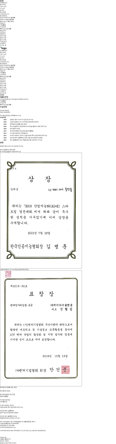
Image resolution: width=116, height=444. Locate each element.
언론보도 (3, 34)
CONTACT (3, 41)
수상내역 (3, 27)
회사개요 (3, 4)
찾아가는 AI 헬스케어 (7, 21)
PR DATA (3, 30)
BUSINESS (3, 16)
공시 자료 (3, 39)
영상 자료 (3, 37)
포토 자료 (3, 36)
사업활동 (3, 25)
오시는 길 (3, 45)
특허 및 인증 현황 (5, 29)
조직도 (2, 10)
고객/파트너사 (4, 14)
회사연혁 (3, 12)
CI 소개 (2, 8)
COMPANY (3, 3)
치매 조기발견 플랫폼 (7, 19)
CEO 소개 (3, 6)
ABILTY (2, 23)
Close (2, 95)
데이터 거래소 (4, 441)
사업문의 (3, 43)
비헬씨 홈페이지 (5, 439)
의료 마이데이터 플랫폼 (7, 17)
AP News (3, 32)
